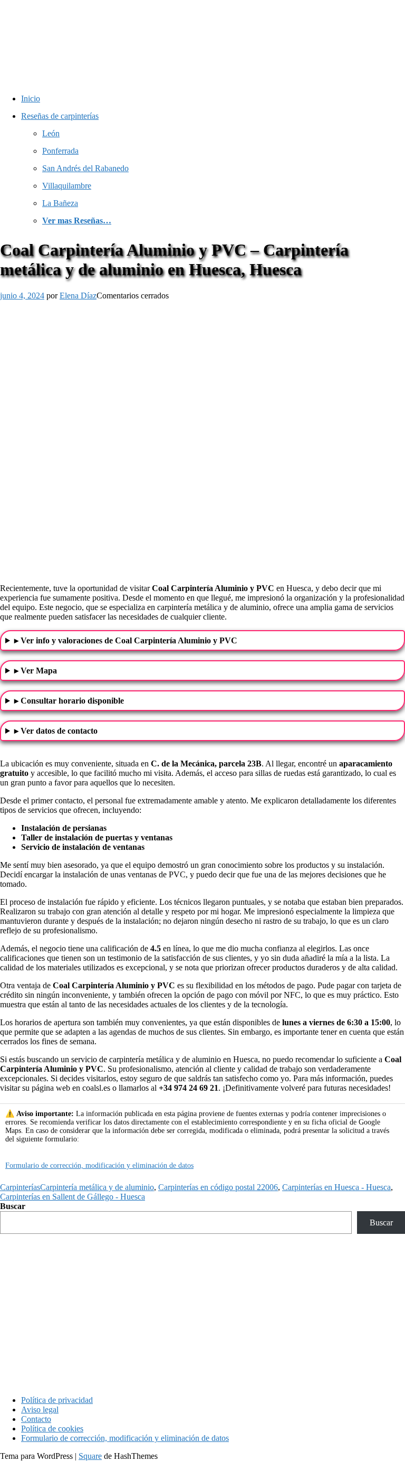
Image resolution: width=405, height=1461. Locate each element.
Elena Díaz (78, 295)
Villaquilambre (66, 185)
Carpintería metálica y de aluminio (97, 1187)
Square (90, 1455)
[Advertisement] (202, 1313)
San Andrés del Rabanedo (85, 168)
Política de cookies (52, 1428)
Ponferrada (60, 150)
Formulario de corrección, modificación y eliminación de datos (99, 1165)
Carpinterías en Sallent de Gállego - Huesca (72, 1196)
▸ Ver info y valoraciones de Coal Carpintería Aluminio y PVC (125, 640)
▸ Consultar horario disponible (69, 700)
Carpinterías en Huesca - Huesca (336, 1187)
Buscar (12, 1206)
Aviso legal (40, 1409)
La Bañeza (60, 203)
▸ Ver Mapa (35, 670)
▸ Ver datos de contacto (56, 730)
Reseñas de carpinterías (60, 115)
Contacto (36, 1419)
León (51, 133)
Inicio (30, 98)
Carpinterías (20, 1187)
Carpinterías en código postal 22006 (218, 1187)
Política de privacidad (57, 1400)
